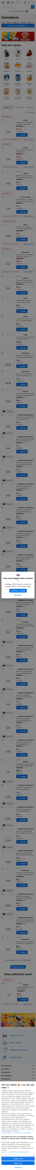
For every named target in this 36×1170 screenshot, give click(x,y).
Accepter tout (18, 1159)
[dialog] (18, 1125)
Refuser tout (18, 1163)
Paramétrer (18, 1167)
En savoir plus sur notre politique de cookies (16, 1133)
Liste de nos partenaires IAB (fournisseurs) (15, 1152)
